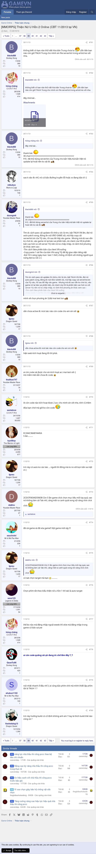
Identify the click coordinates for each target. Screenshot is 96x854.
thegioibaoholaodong (18, 795)
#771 (91, 427)
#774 (91, 522)
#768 (91, 336)
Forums (7, 12)
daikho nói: (30, 560)
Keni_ (6, 31)
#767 (91, 305)
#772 (91, 461)
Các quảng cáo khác (35, 760)
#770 (91, 397)
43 (45, 36)
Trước (6, 36)
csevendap (14, 760)
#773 (91, 492)
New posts (5, 17)
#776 (91, 585)
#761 (91, 42)
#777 (91, 619)
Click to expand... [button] (58, 293)
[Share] (86, 42)
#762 (91, 73)
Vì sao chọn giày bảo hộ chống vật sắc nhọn (30, 791)
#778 (91, 649)
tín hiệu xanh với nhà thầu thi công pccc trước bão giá (31, 779)
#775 (91, 553)
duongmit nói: (31, 272)
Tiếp (50, 36)
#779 (91, 680)
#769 (91, 366)
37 (20, 36)
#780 (91, 710)
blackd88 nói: (31, 80)
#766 (91, 265)
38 (24, 36)
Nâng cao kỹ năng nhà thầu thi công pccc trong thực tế (31, 767)
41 (37, 36)
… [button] (16, 36)
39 (29, 36)
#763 (91, 133)
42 (41, 36)
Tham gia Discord (24, 12)
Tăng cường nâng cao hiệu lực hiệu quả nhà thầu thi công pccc (32, 802)
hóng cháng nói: (32, 140)
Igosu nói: (29, 343)
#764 (91, 171)
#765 (91, 202)
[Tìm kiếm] (92, 12)
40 (33, 36)
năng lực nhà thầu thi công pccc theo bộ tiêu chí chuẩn (31, 755)
